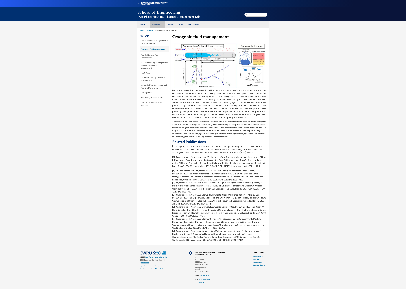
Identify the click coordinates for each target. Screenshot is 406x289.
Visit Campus (257, 262)
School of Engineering (158, 12)
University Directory (259, 265)
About (142, 25)
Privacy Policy (154, 266)
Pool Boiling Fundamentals (152, 97)
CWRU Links (258, 252)
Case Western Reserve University (156, 257)
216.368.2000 (144, 263)
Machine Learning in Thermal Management (153, 79)
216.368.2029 (204, 275)
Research (156, 25)
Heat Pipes (145, 73)
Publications (193, 25)
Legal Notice (144, 266)
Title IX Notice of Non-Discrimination (152, 269)
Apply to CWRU (258, 256)
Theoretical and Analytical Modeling (152, 103)
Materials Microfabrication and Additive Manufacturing (154, 86)
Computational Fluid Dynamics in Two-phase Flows (154, 42)
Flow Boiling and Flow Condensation (150, 56)
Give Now (256, 259)
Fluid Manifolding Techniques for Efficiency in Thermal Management (154, 65)
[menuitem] (143, 24)
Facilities (170, 25)
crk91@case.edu (204, 279)
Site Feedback (199, 283)
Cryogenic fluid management (153, 49)
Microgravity (146, 93)
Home (142, 31)
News (181, 25)
